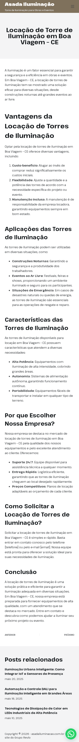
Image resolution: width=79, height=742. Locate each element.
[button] (70, 733)
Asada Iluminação (29, 4)
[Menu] (72, 6)
